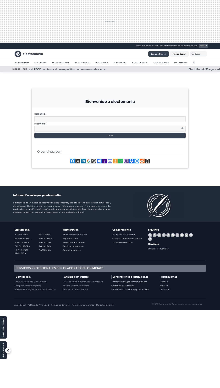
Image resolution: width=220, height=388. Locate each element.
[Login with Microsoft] (99, 161)
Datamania (180, 62)
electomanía (33, 53)
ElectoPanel (82, 62)
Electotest (120, 62)
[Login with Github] (147, 161)
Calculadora (161, 62)
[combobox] (198, 53)
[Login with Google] (88, 161)
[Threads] (164, 235)
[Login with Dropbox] (131, 161)
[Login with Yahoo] (104, 161)
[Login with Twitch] (126, 161)
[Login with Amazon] (115, 161)
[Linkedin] (191, 235)
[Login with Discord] (110, 161)
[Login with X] (77, 161)
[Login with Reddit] (142, 161)
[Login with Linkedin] (83, 161)
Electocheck (139, 62)
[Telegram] (168, 235)
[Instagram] (177, 235)
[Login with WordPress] (93, 161)
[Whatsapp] (159, 235)
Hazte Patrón (71, 230)
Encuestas (40, 62)
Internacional (61, 62)
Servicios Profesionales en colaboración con (59, 268)
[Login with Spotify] (120, 161)
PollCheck (101, 62)
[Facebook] (155, 235)
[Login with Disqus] (136, 161)
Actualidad (22, 62)
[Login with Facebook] (72, 161)
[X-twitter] (150, 235)
